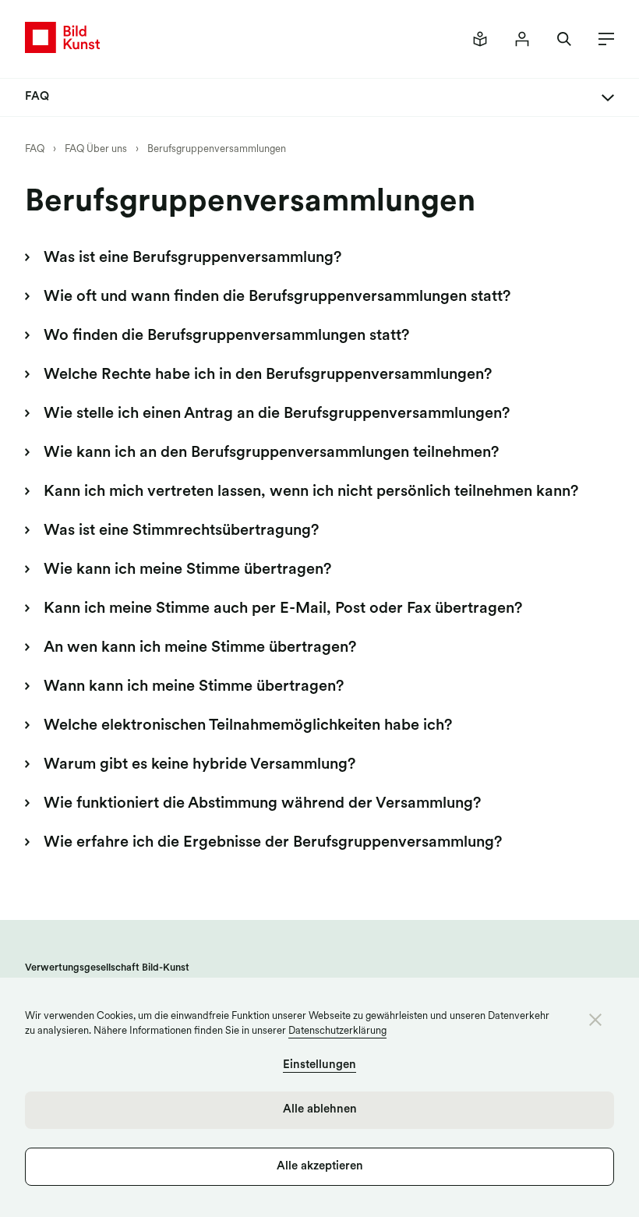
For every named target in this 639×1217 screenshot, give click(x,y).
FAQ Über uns (96, 149)
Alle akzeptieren (320, 1167)
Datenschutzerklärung (337, 1031)
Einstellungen (319, 1065)
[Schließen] (595, 1020)
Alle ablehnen (320, 1110)
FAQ (34, 149)
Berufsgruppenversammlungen (216, 149)
